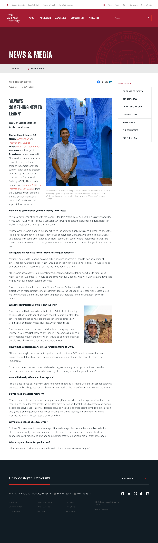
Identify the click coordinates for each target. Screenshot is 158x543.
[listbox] (133, 478)
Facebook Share (98, 81)
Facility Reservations (45, 502)
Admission (45, 18)
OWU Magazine (130, 114)
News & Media (146, 5)
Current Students (18, 5)
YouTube (129, 493)
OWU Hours (42, 511)
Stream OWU (129, 122)
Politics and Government (28, 146)
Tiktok (141, 493)
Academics (60, 18)
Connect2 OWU (130, 99)
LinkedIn (147, 493)
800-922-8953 (64, 493)
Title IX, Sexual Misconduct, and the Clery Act (107, 503)
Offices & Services (44, 507)
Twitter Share (102, 82)
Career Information (15, 507)
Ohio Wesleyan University (14, 21)
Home (18, 68)
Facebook (122, 493)
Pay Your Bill (70, 502)
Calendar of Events (133, 91)
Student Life (78, 18)
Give (124, 5)
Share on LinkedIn (110, 82)
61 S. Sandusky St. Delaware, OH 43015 (31, 493)
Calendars (134, 5)
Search (148, 18)
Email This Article (106, 82)
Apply (117, 5)
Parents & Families (66, 5)
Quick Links (127, 478)
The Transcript (130, 130)
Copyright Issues (14, 511)
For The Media (130, 138)
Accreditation (13, 502)
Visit (110, 5)
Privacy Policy (70, 507)
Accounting (23, 139)
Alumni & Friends (49, 5)
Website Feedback (101, 509)
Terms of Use (70, 511)
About (32, 18)
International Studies (19, 143)
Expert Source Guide (133, 106)
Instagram (135, 493)
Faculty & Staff (33, 5)
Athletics (94, 18)
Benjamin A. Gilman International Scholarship (25, 187)
